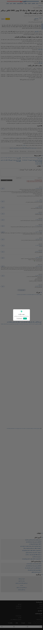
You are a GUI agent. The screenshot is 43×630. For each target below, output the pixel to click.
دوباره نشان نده (19, 318)
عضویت (25, 318)
